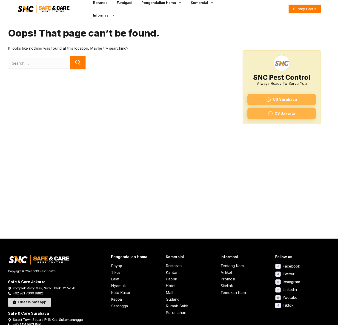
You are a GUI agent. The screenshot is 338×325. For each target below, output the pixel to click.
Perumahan (176, 312)
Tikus (115, 272)
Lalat (115, 279)
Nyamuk (118, 285)
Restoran (174, 265)
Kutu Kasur (121, 292)
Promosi (228, 279)
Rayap (116, 265)
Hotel (170, 285)
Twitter (289, 274)
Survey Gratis (304, 9)
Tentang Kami (232, 265)
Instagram (291, 281)
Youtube (290, 297)
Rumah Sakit (177, 306)
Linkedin (290, 289)
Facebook (291, 266)
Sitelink (227, 285)
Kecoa (116, 299)
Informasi (101, 15)
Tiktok (288, 305)
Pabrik (171, 279)
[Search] (78, 62)
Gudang (172, 299)
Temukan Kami (233, 292)
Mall (169, 292)
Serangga (119, 306)
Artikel (226, 272)
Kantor (172, 272)
